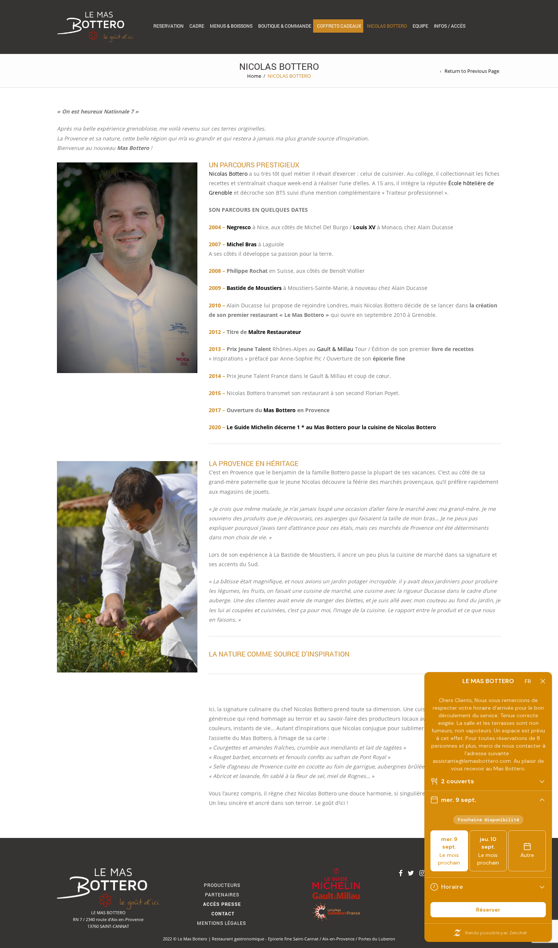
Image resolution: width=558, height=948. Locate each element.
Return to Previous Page (472, 71)
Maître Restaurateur (274, 331)
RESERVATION (168, 26)
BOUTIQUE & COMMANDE (284, 26)
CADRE (196, 26)
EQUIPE (420, 26)
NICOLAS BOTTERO (387, 26)
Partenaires (222, 894)
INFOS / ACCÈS (449, 26)
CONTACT (223, 913)
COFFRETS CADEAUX (339, 26)
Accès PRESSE (222, 904)
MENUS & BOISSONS (231, 26)
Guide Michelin (253, 427)
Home (254, 75)
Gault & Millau (335, 349)
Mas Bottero (279, 410)
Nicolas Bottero (229, 173)
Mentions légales (222, 923)
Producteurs (222, 885)
